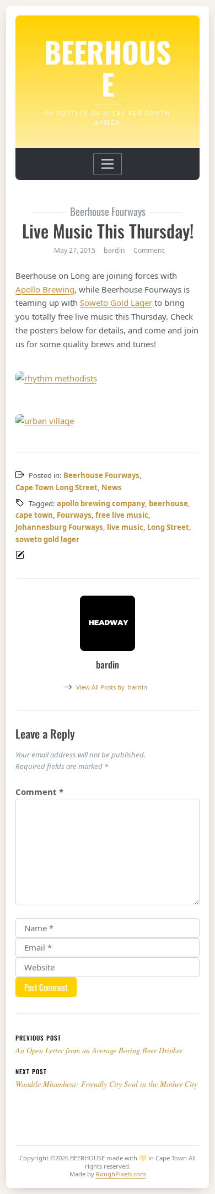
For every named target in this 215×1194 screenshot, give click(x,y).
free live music (121, 515)
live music (125, 527)
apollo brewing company (101, 503)
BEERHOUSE (107, 67)
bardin (111, 687)
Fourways (74, 515)
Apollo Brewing (44, 289)
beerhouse (168, 503)
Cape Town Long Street (56, 487)
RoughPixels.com (121, 1174)
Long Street (168, 527)
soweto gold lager (47, 539)
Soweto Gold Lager (116, 302)
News (111, 487)
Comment (148, 250)
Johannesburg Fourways (59, 527)
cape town (34, 515)
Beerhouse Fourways (101, 475)
